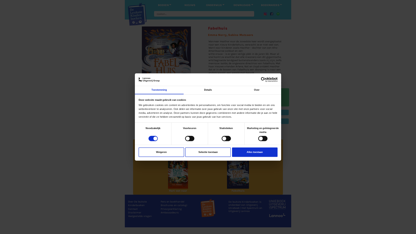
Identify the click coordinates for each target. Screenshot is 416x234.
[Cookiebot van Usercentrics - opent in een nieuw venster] (263, 79)
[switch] (189, 138)
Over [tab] (257, 89)
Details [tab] (208, 89)
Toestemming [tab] (159, 89)
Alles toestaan (255, 152)
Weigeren (161, 152)
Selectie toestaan (208, 152)
